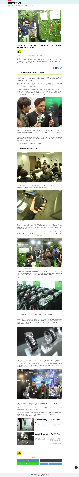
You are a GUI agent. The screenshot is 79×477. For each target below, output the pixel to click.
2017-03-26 (23, 50)
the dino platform (41, 475)
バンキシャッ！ (24, 51)
